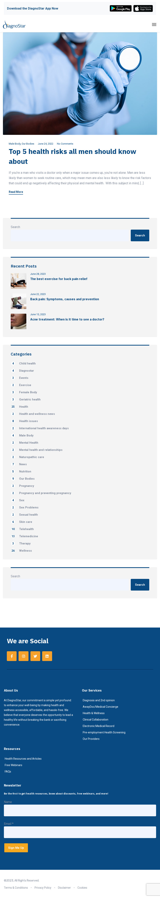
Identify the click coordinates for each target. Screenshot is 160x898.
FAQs (8, 771)
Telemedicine (25, 536)
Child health (24, 363)
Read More (16, 191)
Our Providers (91, 738)
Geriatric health (26, 399)
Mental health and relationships (37, 450)
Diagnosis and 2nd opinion (99, 700)
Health (20, 406)
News (19, 464)
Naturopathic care (28, 457)
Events (20, 378)
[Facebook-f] (12, 656)
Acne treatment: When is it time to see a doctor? (67, 319)
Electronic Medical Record (98, 726)
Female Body (24, 392)
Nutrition (21, 471)
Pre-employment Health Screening (104, 732)
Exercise (21, 385)
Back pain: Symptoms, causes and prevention (64, 299)
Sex (18, 500)
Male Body (14, 143)
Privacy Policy (43, 887)
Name (8, 802)
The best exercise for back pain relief (58, 279)
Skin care (22, 522)
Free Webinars (13, 765)
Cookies (82, 887)
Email (8, 824)
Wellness (22, 550)
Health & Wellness (94, 713)
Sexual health (25, 514)
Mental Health (25, 442)
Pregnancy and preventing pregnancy (41, 493)
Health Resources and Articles (23, 758)
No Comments (65, 143)
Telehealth (23, 529)
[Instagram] (23, 656)
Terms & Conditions (16, 887)
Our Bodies (28, 143)
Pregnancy (23, 486)
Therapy (21, 543)
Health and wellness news (33, 414)
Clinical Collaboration (95, 719)
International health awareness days (40, 428)
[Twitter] (35, 656)
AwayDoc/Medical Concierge (100, 706)
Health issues (25, 421)
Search (15, 227)
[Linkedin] (47, 656)
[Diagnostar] (14, 24)
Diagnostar (23, 370)
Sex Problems (25, 507)
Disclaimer (64, 887)
